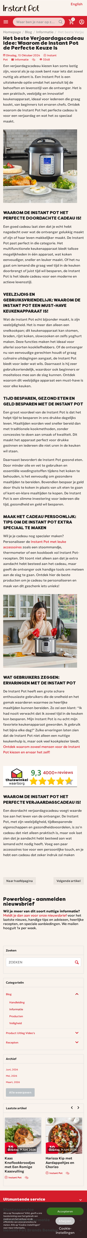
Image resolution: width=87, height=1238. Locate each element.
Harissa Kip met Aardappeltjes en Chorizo (31, 1162)
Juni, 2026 (12, 1069)
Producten (16, 1016)
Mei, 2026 (11, 1075)
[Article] (34, 59)
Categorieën (6, 22)
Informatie (22, 59)
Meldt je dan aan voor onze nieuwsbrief (35, 915)
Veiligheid (15, 1023)
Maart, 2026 (13, 1082)
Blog (9, 994)
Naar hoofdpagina (19, 881)
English (77, 4)
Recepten (12, 1042)
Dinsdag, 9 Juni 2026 (34, 1149)
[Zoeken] (77, 962)
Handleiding (17, 1002)
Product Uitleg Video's (20, 1033)
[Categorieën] (6, 22)
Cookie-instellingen (65, 1229)
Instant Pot (27, 1173)
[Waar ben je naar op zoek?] (60, 22)
